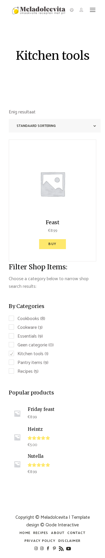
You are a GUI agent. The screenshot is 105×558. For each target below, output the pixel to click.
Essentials (27, 336)
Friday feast (41, 409)
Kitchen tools (30, 354)
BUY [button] (52, 244)
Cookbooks (28, 319)
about (57, 533)
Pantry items (30, 363)
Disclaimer (69, 541)
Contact (76, 533)
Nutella (35, 456)
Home (25, 533)
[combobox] (55, 125)
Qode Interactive (62, 525)
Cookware (27, 327)
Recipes (25, 371)
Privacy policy (39, 541)
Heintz (35, 429)
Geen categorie (32, 345)
